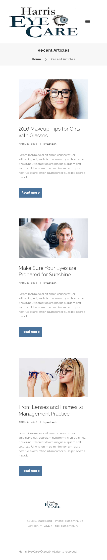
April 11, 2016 (28, 143)
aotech (51, 143)
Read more (30, 192)
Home (36, 59)
